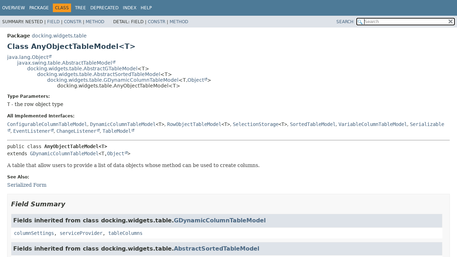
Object (195, 80)
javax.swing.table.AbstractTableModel (64, 63)
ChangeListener (76, 131)
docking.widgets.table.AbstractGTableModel (82, 68)
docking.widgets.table (59, 36)
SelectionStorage (255, 124)
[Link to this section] (70, 204)
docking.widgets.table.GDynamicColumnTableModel (113, 80)
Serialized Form (26, 185)
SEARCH (344, 21)
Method (95, 21)
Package (39, 7)
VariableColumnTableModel (372, 124)
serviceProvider (81, 233)
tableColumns (125, 233)
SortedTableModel (313, 124)
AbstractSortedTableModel (216, 248)
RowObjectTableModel (194, 124)
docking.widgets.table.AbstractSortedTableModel (98, 74)
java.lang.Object (27, 57)
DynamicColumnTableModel (123, 124)
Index (129, 7)
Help (146, 7)
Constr (72, 21)
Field (53, 21)
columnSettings (34, 233)
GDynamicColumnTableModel (64, 153)
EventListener (31, 131)
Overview (13, 7)
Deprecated (104, 7)
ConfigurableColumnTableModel (47, 124)
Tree (80, 7)
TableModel (116, 131)
